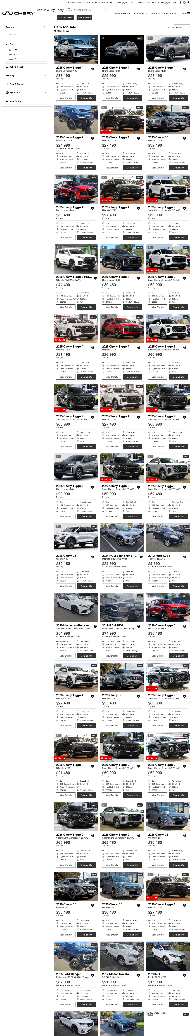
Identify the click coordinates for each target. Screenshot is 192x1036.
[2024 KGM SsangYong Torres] (122, 538)
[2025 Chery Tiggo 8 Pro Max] (76, 259)
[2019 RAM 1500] (122, 607)
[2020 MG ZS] (168, 956)
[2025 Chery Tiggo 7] (76, 119)
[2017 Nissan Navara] (122, 956)
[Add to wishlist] (93, 69)
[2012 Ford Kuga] (168, 538)
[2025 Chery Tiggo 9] (168, 189)
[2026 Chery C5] (76, 538)
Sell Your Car (170, 13)
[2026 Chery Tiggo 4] (122, 119)
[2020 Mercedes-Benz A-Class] (76, 607)
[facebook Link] (180, 2)
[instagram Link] (184, 2)
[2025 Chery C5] (168, 119)
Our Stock (139, 13)
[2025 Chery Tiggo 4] (76, 49)
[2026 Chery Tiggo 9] (122, 468)
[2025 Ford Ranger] (76, 956)
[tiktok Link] (188, 2)
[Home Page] (18, 13)
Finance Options (65, 17)
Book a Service (84, 17)
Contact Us (86, 97)
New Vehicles (121, 13)
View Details (66, 97)
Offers (154, 13)
